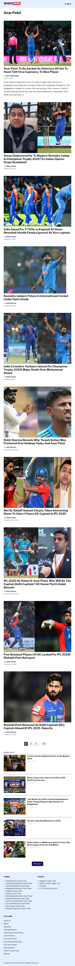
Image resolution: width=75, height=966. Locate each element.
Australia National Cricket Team (17, 886)
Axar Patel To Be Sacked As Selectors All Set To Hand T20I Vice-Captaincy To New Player (36, 70)
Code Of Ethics (9, 936)
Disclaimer (8, 927)
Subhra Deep (11, 166)
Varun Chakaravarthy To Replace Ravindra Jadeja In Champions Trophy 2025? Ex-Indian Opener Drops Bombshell (37, 159)
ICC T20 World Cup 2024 (48, 888)
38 (44, 744)
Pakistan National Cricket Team (17, 899)
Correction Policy (10, 939)
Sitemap (7, 954)
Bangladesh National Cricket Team (19, 888)
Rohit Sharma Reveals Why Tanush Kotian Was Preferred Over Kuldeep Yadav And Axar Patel (35, 441)
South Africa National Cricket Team (19, 901)
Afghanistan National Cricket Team (19, 883)
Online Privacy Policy (11, 951)
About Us (7, 921)
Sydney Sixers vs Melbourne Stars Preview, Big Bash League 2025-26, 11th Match (48, 843)
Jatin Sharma (11, 303)
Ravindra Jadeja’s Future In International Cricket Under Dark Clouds (36, 297)
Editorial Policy (9, 948)
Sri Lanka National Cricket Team (18, 904)
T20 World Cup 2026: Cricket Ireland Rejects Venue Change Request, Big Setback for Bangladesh (47, 801)
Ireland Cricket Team (13, 894)
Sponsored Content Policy (13, 933)
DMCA (6, 924)
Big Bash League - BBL (47, 881)
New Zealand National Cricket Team (19, 896)
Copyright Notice (10, 930)
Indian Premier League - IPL (49, 883)
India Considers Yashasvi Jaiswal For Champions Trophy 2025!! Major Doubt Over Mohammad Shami (36, 370)
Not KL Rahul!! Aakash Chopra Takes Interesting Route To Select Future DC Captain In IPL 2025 (36, 512)
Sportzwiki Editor (12, 76)
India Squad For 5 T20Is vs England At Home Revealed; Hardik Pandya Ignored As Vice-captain (37, 231)
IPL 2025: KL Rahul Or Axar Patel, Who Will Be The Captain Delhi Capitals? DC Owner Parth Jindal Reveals (37, 584)
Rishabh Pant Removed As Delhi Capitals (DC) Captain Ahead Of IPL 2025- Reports (34, 726)
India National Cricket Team (16, 881)
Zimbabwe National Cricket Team (18, 909)
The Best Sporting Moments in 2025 (44, 821)
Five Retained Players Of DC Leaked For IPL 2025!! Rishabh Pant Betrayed (37, 656)
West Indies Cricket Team (15, 906)
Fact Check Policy (10, 945)
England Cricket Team (14, 891)
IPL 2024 (42, 886)
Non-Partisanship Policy (13, 942)
